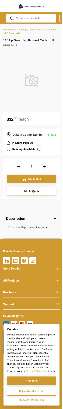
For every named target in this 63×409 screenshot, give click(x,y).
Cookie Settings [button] (34, 371)
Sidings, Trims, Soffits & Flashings (38, 29)
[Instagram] (32, 260)
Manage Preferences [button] (31, 399)
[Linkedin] (15, 260)
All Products (9, 29)
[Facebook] (24, 260)
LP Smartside (12, 33)
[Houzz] (6, 260)
